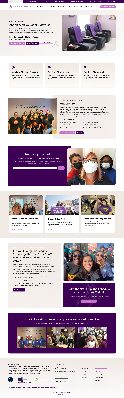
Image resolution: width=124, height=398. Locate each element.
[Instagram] (64, 381)
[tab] (62, 387)
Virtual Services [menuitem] (62, 6)
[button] (111, 2)
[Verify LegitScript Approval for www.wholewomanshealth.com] (10, 382)
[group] (31, 337)
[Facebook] (57, 381)
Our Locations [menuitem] (40, 6)
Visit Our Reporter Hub (61, 378)
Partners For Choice (67, 395)
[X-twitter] (61, 381)
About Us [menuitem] (71, 6)
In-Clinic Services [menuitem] (51, 6)
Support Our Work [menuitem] (89, 6)
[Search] (46, 1)
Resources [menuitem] (79, 6)
